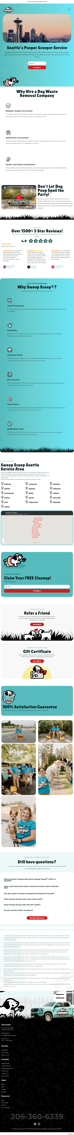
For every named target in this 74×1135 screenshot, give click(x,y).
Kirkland (32, 488)
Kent (6, 502)
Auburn (7, 507)
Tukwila (56, 493)
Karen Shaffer (11, 266)
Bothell (7, 488)
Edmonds (56, 502)
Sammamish (9, 493)
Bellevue (7, 484)
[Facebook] (35, 1124)
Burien (31, 493)
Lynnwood (33, 484)
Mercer (31, 498)
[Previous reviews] (2, 259)
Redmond (56, 488)
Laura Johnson (59, 266)
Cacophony (55, 40)
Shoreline (56, 484)
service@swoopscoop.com (9, 1035)
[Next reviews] (71, 259)
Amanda (33, 266)
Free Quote (37, 67)
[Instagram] (39, 1124)
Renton (7, 498)
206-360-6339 (12, 986)
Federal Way (33, 502)
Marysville (57, 498)
